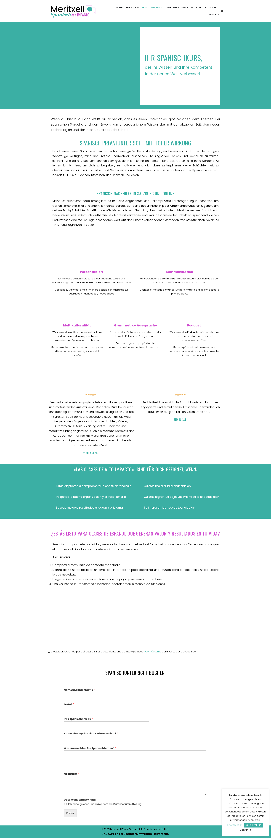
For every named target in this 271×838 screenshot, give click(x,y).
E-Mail (69, 704)
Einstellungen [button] (234, 825)
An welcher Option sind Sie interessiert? (91, 733)
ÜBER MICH (132, 7)
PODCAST (210, 7)
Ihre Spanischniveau (78, 719)
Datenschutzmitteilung (80, 799)
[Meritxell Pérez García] (73, 11)
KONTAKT (214, 14)
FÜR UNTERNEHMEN (177, 7)
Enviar (70, 813)
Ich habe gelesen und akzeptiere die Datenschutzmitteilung (104, 804)
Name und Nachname (79, 690)
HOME (119, 7)
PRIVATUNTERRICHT (153, 7)
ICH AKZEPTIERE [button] (253, 825)
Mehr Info (245, 829)
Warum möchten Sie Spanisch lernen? (90, 748)
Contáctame (153, 651)
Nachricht (71, 774)
